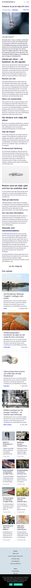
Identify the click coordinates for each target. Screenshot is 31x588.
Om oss (15, 573)
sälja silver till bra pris (9, 233)
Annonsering (15, 571)
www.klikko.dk (17, 563)
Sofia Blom (15, 10)
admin (5, 308)
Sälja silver (26, 9)
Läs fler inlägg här (15, 266)
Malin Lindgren (8, 424)
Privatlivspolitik (18, 584)
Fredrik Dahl (7, 347)
